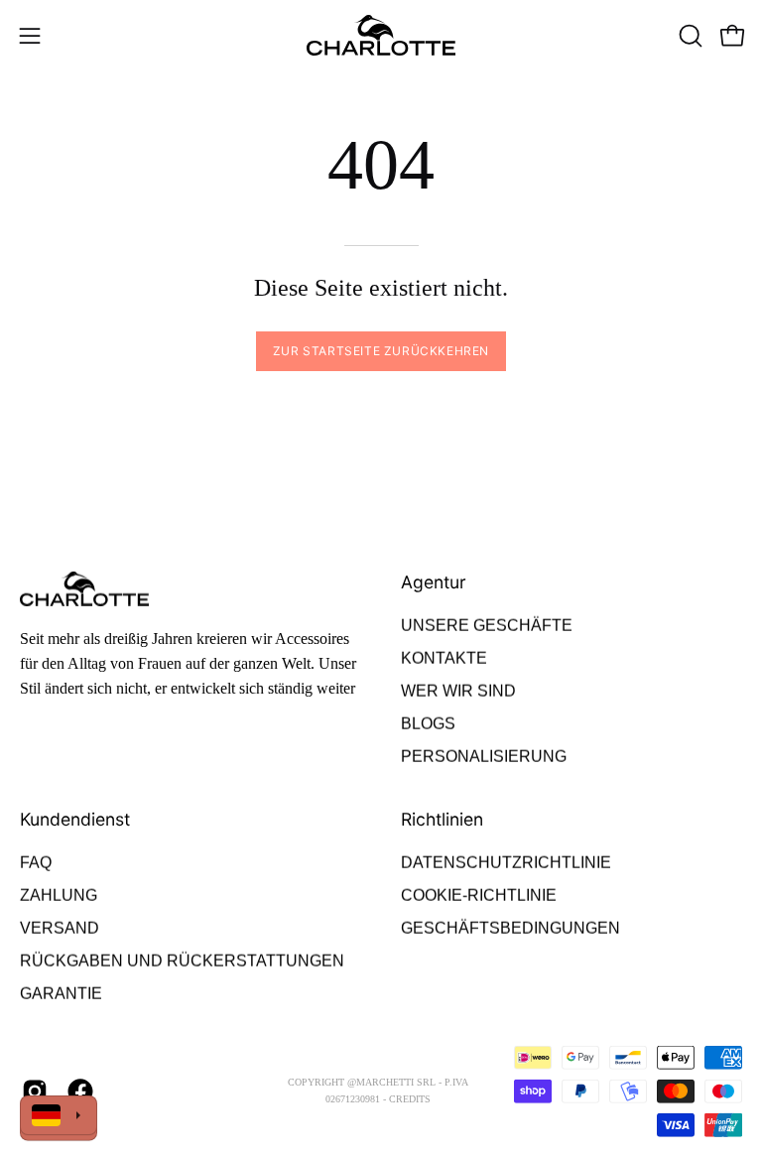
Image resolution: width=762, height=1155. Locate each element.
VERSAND (59, 928)
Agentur (433, 582)
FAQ (36, 862)
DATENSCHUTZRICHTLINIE (506, 862)
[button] (688, 36)
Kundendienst (75, 819)
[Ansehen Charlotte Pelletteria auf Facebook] (80, 1091)
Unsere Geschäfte (486, 625)
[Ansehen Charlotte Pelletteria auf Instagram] (35, 1091)
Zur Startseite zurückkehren (381, 350)
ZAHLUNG (58, 895)
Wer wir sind (458, 691)
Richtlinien (442, 819)
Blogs (428, 723)
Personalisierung (484, 756)
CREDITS (410, 1098)
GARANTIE (61, 993)
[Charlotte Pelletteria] (381, 35)
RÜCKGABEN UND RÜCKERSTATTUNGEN (182, 961)
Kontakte (444, 658)
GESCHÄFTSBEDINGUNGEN (510, 928)
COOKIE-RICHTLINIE (479, 895)
